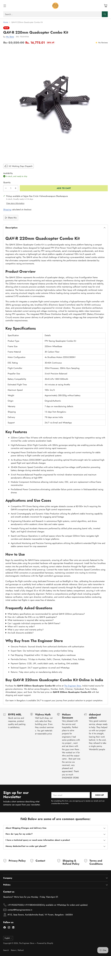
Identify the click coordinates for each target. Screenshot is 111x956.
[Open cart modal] (105, 6)
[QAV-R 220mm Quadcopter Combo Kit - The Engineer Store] (55, 103)
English (7, 938)
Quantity (7, 182)
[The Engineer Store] (55, 6)
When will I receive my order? (21, 626)
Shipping (7, 209)
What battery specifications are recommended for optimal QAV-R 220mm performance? (46, 613)
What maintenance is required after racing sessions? (31, 620)
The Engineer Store (72, 685)
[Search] (105, 14)
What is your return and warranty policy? (26, 629)
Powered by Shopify (45, 943)
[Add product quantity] (15, 188)
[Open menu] (4, 6)
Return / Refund (17, 950)
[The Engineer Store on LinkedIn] (13, 928)
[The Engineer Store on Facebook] (4, 928)
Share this (12, 217)
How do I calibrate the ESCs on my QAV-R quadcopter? (32, 617)
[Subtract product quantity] (5, 188)
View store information (15, 203)
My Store (10, 36)
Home (5, 22)
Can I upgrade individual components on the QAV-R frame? (34, 623)
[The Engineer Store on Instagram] (9, 928)
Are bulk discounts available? (21, 632)
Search (6, 950)
